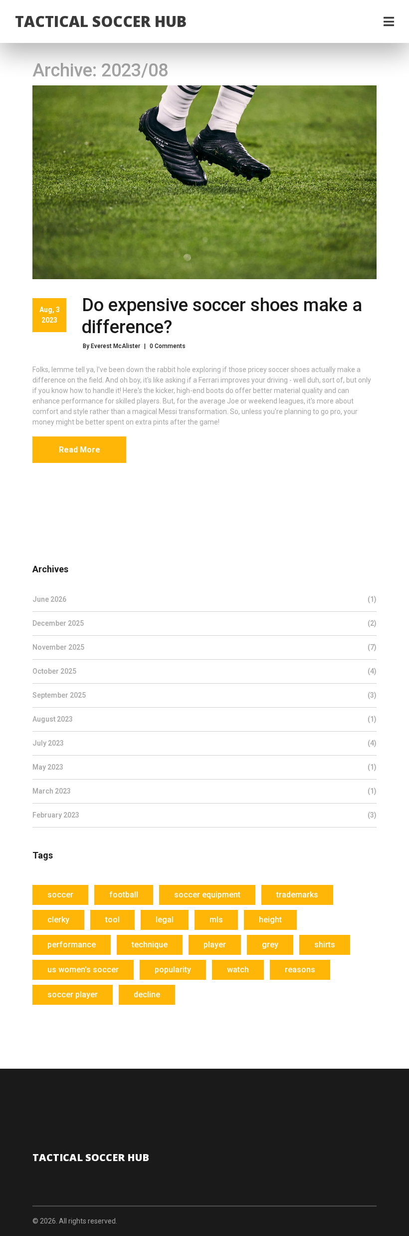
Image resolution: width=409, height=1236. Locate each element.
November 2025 (204, 647)
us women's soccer (83, 969)
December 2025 (204, 623)
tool (112, 919)
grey (270, 944)
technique (150, 944)
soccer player (72, 994)
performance (71, 944)
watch (238, 969)
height (270, 919)
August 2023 (204, 719)
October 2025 (204, 671)
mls (216, 919)
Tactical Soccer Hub (101, 21)
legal (165, 919)
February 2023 (204, 815)
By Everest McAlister (111, 346)
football (123, 894)
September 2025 (204, 695)
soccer (60, 894)
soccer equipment (207, 894)
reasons (300, 969)
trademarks (297, 894)
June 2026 (204, 599)
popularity (173, 969)
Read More (79, 449)
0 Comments (168, 346)
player (215, 944)
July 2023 (204, 743)
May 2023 (204, 767)
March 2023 (204, 791)
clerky (58, 919)
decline (147, 994)
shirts (324, 944)
